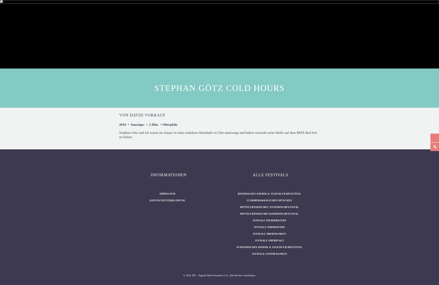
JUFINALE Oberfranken (269, 234)
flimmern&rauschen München (269, 200)
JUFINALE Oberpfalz (269, 240)
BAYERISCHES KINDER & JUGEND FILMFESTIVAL (269, 194)
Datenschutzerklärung (167, 200)
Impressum (167, 194)
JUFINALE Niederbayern (269, 220)
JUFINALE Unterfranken (269, 254)
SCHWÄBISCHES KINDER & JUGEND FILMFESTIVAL (269, 247)
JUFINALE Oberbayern (269, 227)
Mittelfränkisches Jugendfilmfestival (269, 207)
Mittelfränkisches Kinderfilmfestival (269, 214)
